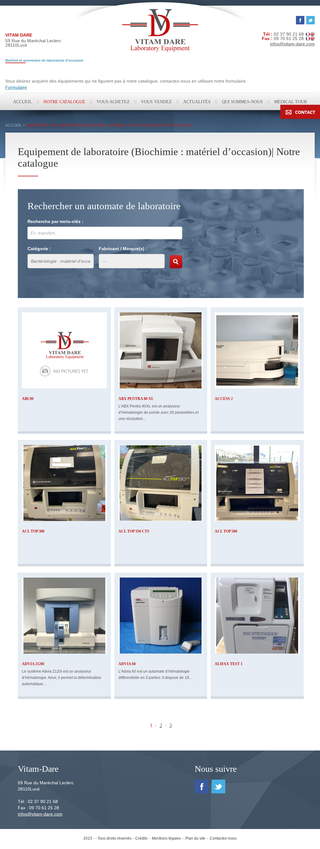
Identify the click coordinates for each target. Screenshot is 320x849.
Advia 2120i (33, 664)
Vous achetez (113, 101)
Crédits (141, 838)
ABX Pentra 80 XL (136, 399)
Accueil (22, 101)
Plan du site (195, 838)
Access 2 (224, 399)
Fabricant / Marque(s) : (123, 248)
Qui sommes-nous (242, 101)
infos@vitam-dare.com (40, 813)
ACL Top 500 (226, 531)
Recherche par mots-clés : (55, 221)
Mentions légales (166, 838)
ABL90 (27, 399)
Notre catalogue (64, 101)
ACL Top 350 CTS (133, 531)
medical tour (290, 101)
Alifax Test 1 (228, 664)
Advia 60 (127, 664)
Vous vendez (156, 101)
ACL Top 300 (33, 531)
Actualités (197, 101)
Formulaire (16, 87)
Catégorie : (39, 248)
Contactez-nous (223, 838)
